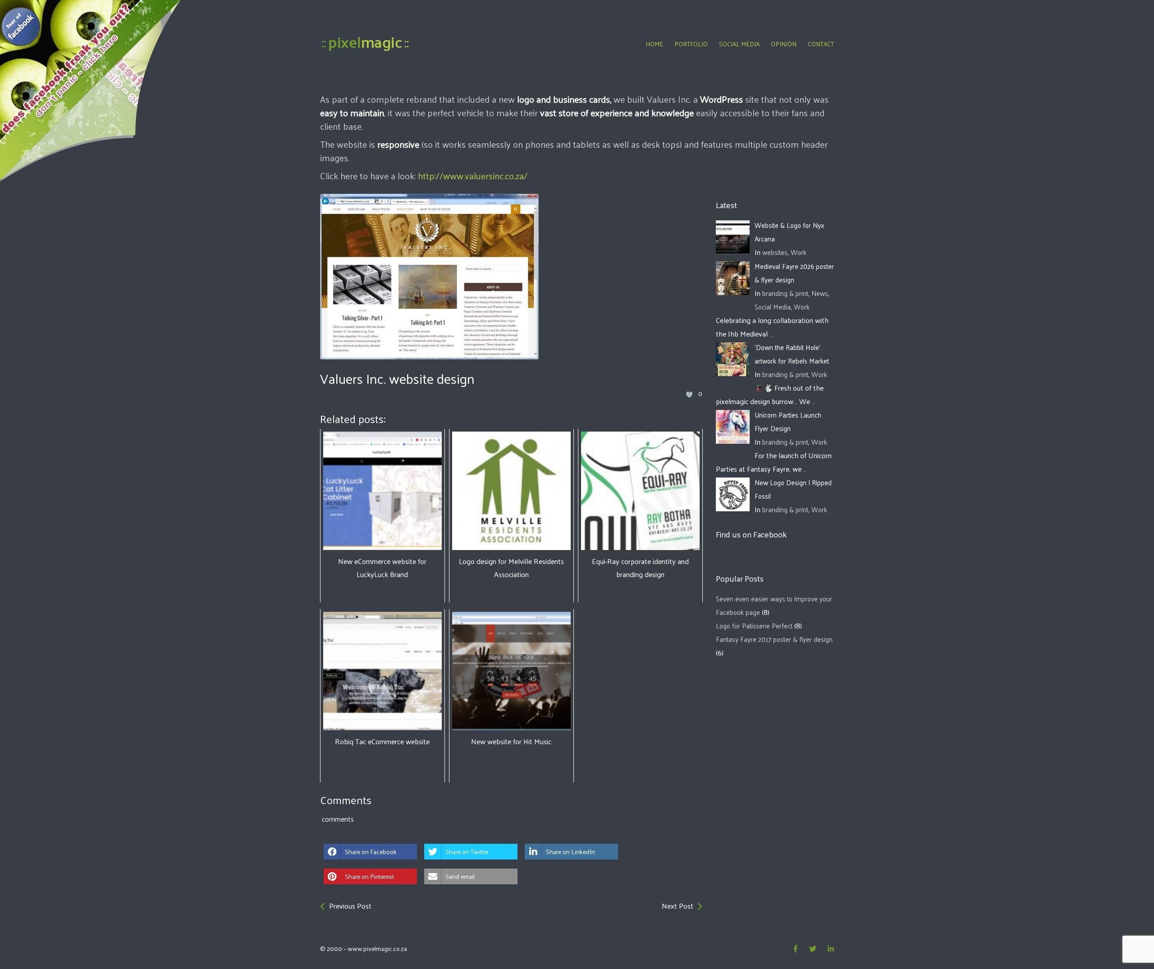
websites (775, 252)
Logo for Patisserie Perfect (754, 625)
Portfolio (691, 44)
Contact (821, 44)
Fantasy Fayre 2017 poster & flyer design (774, 639)
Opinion (784, 44)
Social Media (739, 44)
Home (654, 44)
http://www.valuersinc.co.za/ (471, 176)
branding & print (785, 293)
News (819, 293)
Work (798, 252)
